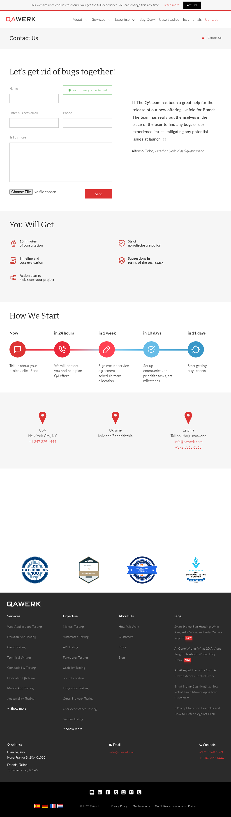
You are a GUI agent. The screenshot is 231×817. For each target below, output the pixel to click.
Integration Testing (75, 688)
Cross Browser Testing (78, 698)
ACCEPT (192, 5)
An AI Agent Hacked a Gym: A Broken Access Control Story (195, 673)
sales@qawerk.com (122, 752)
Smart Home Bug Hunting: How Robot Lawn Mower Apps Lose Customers (196, 692)
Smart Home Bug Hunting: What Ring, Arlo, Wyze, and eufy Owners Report (198, 632)
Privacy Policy (119, 806)
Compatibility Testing (21, 667)
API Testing (70, 647)
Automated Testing (76, 637)
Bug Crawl (147, 19)
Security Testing (73, 678)
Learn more (171, 5)
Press (122, 647)
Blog (122, 657)
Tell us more (17, 137)
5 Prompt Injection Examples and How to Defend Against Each (197, 711)
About (77, 19)
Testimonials (192, 19)
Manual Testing (73, 626)
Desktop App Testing (21, 637)
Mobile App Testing (20, 688)
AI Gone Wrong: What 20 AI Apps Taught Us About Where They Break (197, 654)
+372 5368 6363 (188, 447)
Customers (126, 637)
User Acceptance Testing (80, 709)
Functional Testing (75, 657)
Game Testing (16, 647)
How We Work (129, 626)
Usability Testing (74, 667)
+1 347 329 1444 (42, 441)
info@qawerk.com (188, 441)
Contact (211, 19)
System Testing (73, 719)
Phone (67, 113)
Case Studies (169, 19)
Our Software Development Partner (176, 806)
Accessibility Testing (20, 698)
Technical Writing (19, 657)
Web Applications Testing (24, 626)
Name (13, 88)
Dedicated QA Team (21, 678)
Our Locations (141, 806)
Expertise (122, 19)
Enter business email (23, 113)
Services (98, 19)
